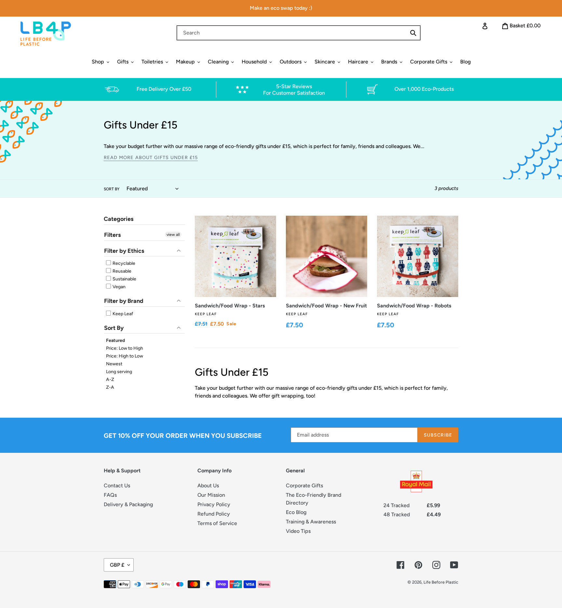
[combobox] (298, 33)
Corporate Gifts (304, 485)
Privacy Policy (213, 504)
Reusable (121, 271)
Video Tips (298, 531)
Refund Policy (213, 514)
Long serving (119, 371)
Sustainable (124, 279)
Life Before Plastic (440, 582)
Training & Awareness (311, 522)
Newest (114, 364)
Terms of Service (217, 523)
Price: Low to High (124, 348)
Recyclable (123, 263)
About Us (208, 485)
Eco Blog (296, 512)
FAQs (110, 495)
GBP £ (117, 565)
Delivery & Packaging (128, 504)
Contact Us (117, 485)
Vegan (119, 287)
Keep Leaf (122, 314)
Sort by (111, 189)
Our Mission (211, 495)
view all (173, 234)
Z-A (110, 387)
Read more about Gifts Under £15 (151, 157)
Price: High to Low (124, 356)
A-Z (110, 379)
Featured (115, 340)
